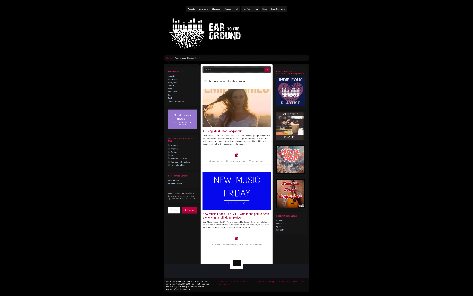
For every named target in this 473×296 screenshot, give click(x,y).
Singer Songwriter (278, 9)
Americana (203, 9)
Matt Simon (217, 161)
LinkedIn (280, 230)
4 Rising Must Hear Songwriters (223, 131)
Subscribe (189, 210)
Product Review (175, 183)
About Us (175, 145)
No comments (258, 161)
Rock (264, 9)
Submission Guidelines (180, 162)
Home (169, 58)
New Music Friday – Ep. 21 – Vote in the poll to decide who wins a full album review (236, 215)
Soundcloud (281, 223)
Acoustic (191, 9)
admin (217, 244)
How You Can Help (179, 158)
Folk (236, 9)
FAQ (172, 155)
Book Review (173, 180)
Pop (256, 9)
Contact (174, 152)
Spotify (279, 226)
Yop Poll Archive (178, 165)
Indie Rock (247, 9)
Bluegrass (216, 9)
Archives (174, 149)
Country (227, 9)
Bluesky (279, 220)
